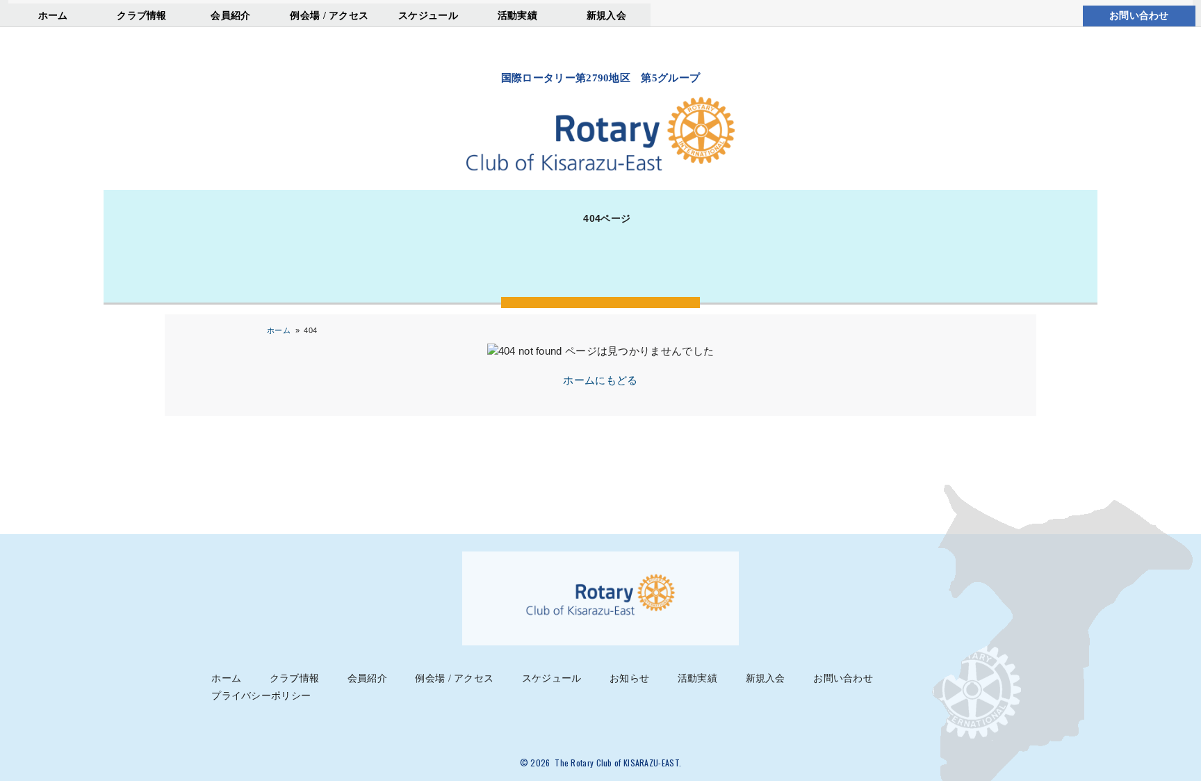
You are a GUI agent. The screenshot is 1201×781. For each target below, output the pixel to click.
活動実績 (517, 15)
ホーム (53, 15)
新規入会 (606, 15)
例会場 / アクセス (329, 15)
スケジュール (428, 15)
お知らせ (629, 678)
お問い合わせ (1139, 15)
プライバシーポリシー (261, 696)
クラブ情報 (142, 15)
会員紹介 (230, 15)
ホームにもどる (600, 380)
